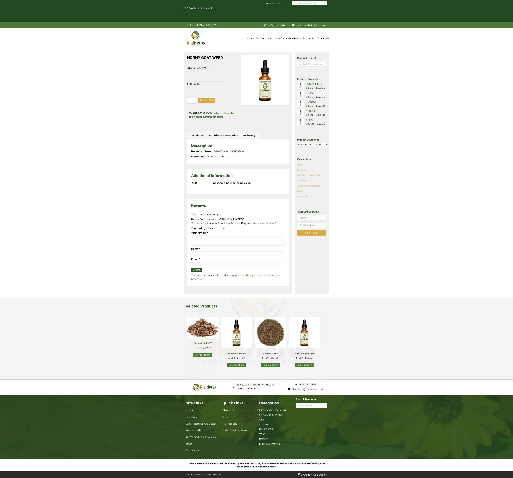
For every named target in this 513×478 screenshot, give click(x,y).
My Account (229, 423)
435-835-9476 (276, 25)
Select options (202, 355)
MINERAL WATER (269, 444)
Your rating (199, 228)
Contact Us (302, 196)
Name (195, 248)
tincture (218, 116)
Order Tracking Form (235, 430)
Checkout (228, 410)
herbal (198, 116)
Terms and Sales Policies (308, 186)
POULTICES (266, 429)
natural (207, 116)
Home (300, 165)
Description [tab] (197, 135)
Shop (299, 191)
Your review (199, 232)
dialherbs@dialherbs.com (312, 25)
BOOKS (263, 439)
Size (189, 83)
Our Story (301, 170)
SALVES (263, 424)
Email (195, 259)
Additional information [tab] (223, 135)
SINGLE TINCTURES (222, 112)
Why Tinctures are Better (309, 175)
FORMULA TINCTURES (272, 409)
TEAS (262, 434)
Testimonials (303, 180)
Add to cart (207, 100)
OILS (262, 419)
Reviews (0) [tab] (249, 135)
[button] (311, 233)
